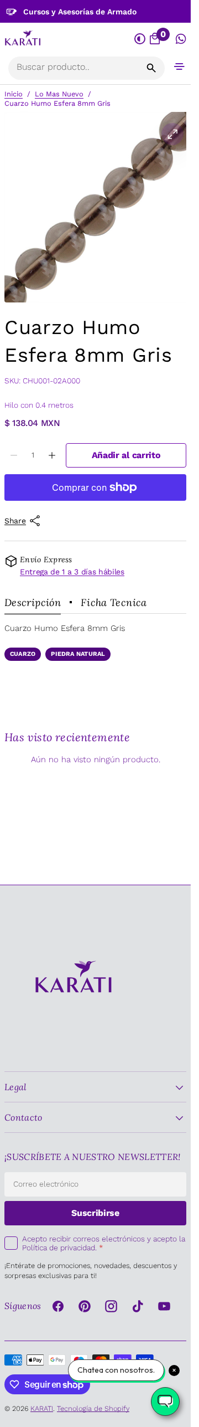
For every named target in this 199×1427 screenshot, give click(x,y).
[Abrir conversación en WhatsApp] (181, 39)
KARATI (41, 1408)
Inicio (13, 94)
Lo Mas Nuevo (59, 94)
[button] (179, 66)
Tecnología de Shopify (93, 1408)
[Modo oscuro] (140, 39)
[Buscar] (151, 68)
